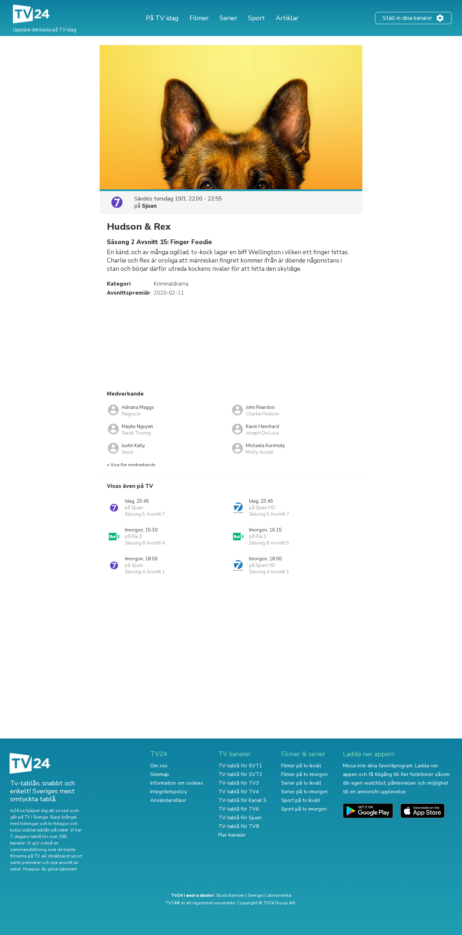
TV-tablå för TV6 (238, 809)
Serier (228, 18)
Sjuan (149, 206)
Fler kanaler (232, 835)
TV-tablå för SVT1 (240, 765)
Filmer (199, 18)
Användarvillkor (168, 800)
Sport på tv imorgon (304, 809)
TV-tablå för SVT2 (240, 774)
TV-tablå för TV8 (238, 826)
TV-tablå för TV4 (238, 791)
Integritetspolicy (168, 791)
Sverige (255, 895)
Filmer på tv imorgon (304, 774)
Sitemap (159, 774)
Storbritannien (230, 895)
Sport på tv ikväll (300, 800)
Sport (256, 18)
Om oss (158, 765)
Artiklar (287, 18)
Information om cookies (176, 783)
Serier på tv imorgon (304, 791)
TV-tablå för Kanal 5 (242, 800)
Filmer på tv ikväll (301, 765)
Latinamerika (278, 895)
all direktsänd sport (62, 856)
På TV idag (162, 18)
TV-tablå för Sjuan (240, 817)
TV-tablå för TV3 (238, 783)
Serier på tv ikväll (301, 783)
